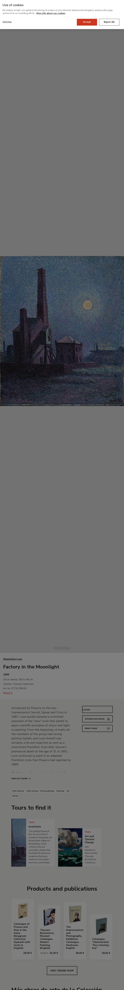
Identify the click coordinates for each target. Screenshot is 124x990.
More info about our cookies (50, 13)
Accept (87, 22)
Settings (7, 21)
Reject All (109, 22)
